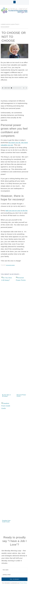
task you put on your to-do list (16, 210)
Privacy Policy (23, 583)
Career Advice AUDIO (8, 24)
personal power (10, 265)
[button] (14, 2)
